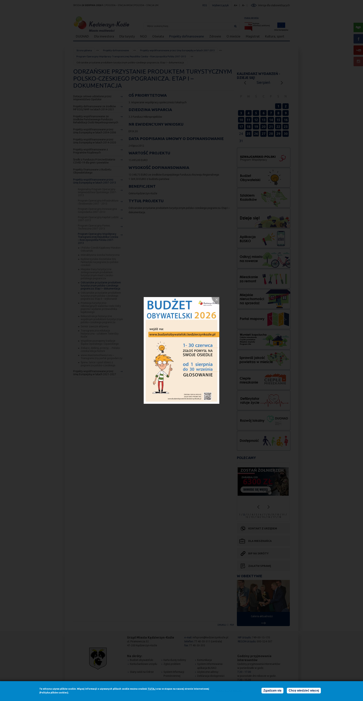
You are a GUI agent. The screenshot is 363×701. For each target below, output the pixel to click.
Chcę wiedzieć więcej (304, 690)
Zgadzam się (272, 690)
